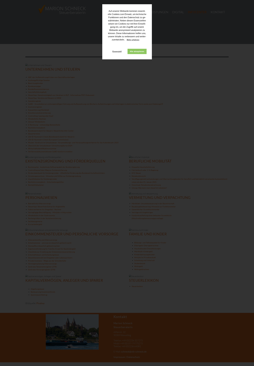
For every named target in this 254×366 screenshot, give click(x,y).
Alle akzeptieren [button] (137, 51)
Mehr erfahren (133, 40)
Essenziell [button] (117, 51)
